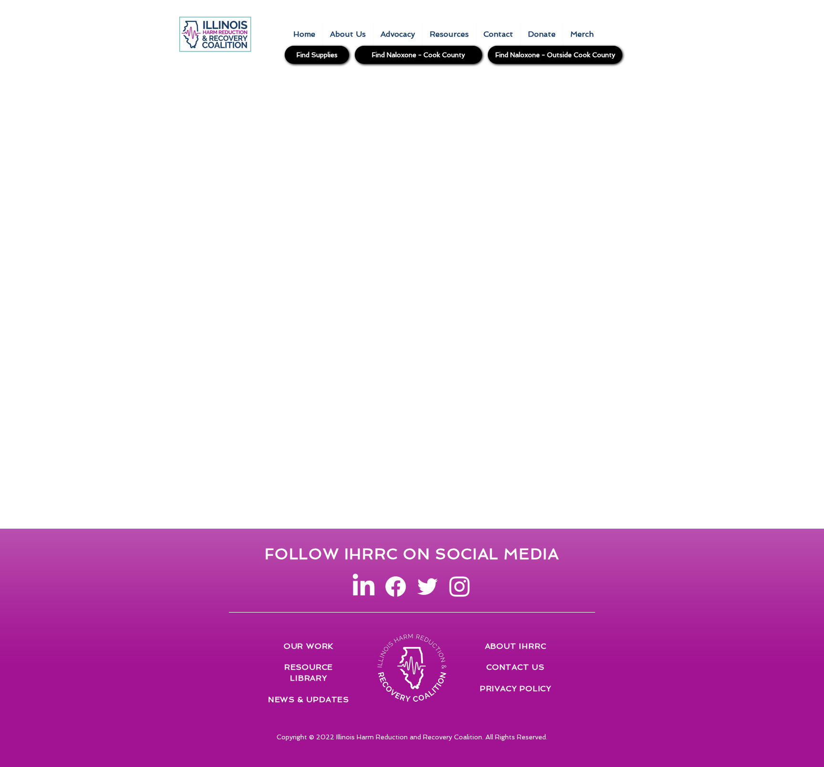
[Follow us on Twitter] (427, 586)
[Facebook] (395, 586)
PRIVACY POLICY (515, 688)
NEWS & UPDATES (308, 699)
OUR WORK (308, 646)
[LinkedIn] (363, 586)
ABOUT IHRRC (515, 646)
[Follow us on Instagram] (459, 586)
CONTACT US (515, 667)
